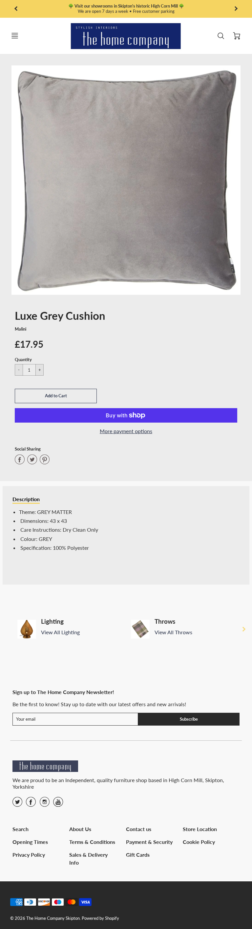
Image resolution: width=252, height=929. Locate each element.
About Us (80, 829)
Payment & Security (149, 842)
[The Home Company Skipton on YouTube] (58, 804)
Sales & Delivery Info (88, 858)
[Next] (244, 629)
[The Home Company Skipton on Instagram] (45, 804)
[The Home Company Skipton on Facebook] (31, 804)
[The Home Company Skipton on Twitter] (17, 804)
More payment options (126, 431)
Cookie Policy (199, 842)
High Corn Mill (185, 780)
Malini (20, 329)
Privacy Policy (28, 854)
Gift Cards (138, 854)
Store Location (200, 829)
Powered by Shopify (100, 918)
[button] (56, 396)
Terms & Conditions (92, 842)
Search (20, 829)
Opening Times (30, 842)
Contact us (138, 829)
